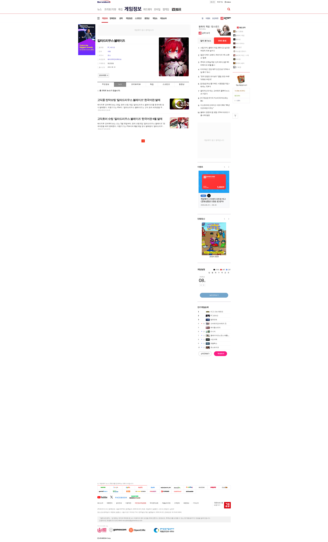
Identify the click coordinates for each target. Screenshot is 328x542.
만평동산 (201, 219)
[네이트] (141, 487)
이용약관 (128, 503)
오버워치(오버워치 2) (218, 324)
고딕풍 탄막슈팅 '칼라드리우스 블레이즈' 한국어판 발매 (128, 99)
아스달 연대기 (241, 51)
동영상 (181, 84)
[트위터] (112, 497)
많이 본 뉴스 (205, 41)
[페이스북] (122, 497)
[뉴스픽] (153, 491)
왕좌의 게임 (240, 35)
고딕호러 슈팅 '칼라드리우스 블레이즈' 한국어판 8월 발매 (129, 118)
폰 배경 (238, 67)
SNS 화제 (222, 41)
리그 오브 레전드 (217, 312)
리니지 (213, 331)
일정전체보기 (214, 295)
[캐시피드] (178, 491)
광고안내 (119, 503)
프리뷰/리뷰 (136, 84)
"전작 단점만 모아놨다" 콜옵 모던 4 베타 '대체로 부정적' (215, 77)
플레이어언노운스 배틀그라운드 (222, 335)
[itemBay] (190, 487)
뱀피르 (238, 39)
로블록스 (214, 343)
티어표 (238, 59)
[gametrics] (103, 491)
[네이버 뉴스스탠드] (136, 497)
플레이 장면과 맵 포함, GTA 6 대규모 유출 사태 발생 (215, 113)
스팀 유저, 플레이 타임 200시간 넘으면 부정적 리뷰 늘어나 (215, 49)
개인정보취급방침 (140, 503)
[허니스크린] (141, 491)
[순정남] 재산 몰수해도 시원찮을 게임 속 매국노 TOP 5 (215, 85)
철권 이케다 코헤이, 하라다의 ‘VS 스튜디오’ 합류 (215, 56)
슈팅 (109, 51)
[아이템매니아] (116, 491)
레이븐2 (239, 47)
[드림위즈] (225, 487)
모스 (109, 55)
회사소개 (100, 503)
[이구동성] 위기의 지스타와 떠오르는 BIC (214, 99)
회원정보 (186, 503)
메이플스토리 (216, 327)
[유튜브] (103, 497)
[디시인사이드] (190, 491)
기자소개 (195, 503)
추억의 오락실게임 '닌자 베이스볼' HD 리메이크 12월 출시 (214, 63)
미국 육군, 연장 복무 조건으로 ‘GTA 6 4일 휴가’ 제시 (215, 70)
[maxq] (213, 487)
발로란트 (214, 320)
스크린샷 (166, 84)
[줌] (153, 487)
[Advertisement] (144, 30)
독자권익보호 (154, 503)
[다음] (128, 487)
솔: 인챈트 (239, 31)
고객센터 (177, 503)
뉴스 (120, 84)
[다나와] (178, 487)
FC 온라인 (214, 316)
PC (109, 47)
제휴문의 (109, 503)
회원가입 (220, 2)
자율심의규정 (166, 503)
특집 (152, 84)
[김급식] (128, 491)
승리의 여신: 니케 (242, 55)
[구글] (116, 487)
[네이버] (103, 487)
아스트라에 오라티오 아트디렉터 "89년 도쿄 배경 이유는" (215, 106)
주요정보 (105, 84)
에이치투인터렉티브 (114, 59)
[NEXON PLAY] (165, 487)
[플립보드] (165, 491)
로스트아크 (215, 347)
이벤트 (200, 167)
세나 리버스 (240, 43)
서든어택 (214, 339)
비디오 (112, 47)
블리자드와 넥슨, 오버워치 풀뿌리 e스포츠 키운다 (215, 92)
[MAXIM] (202, 487)
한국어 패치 (240, 63)
